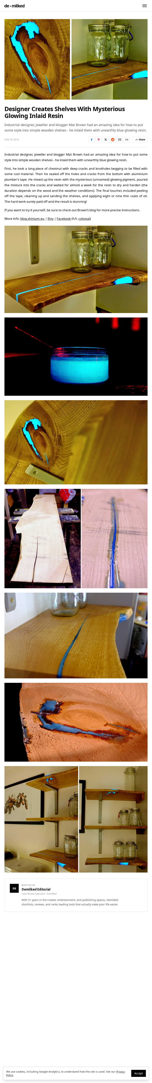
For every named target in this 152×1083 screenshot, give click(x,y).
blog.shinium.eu (32, 218)
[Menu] (145, 6)
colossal (84, 218)
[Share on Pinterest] (99, 140)
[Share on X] (106, 140)
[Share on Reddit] (113, 140)
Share (142, 139)
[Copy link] (127, 140)
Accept (138, 1073)
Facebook (64, 218)
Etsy (51, 218)
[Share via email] (120, 140)
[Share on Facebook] (92, 140)
